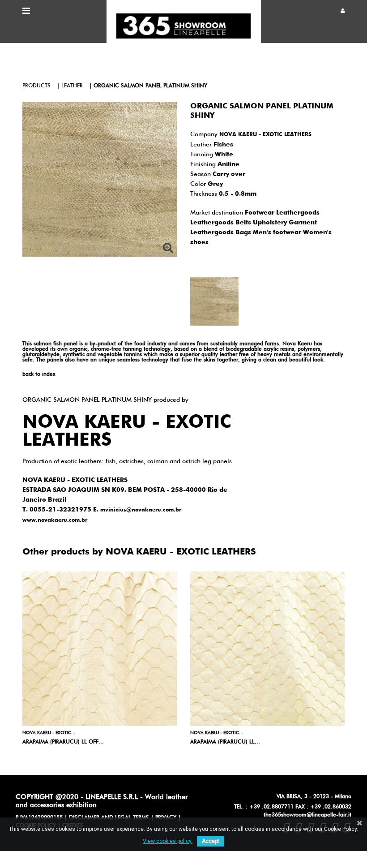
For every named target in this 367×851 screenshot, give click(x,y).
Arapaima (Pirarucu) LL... (225, 742)
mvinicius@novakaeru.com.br (140, 510)
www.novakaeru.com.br (54, 520)
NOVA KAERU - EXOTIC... (48, 733)
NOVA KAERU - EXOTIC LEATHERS (265, 135)
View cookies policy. (167, 841)
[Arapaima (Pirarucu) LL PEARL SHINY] (267, 649)
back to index (38, 374)
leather (72, 86)
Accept (210, 841)
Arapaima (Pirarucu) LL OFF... (63, 742)
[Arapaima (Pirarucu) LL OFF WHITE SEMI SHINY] (99, 649)
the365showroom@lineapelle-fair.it (307, 815)
